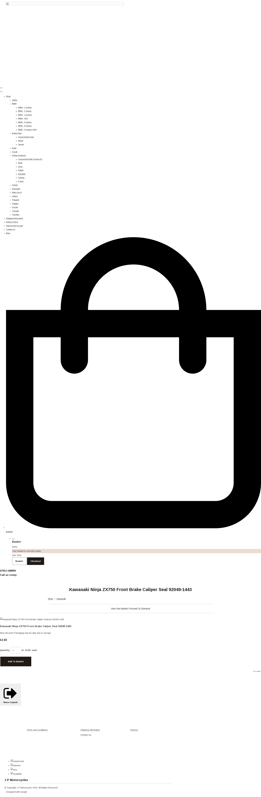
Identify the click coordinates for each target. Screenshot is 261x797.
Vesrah (21, 144)
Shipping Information (14, 218)
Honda (15, 185)
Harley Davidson (19, 156)
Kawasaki (16, 189)
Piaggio (15, 204)
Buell (14, 148)
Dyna (20, 167)
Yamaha (15, 215)
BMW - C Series (25, 108)
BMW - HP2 (23, 119)
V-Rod (20, 181)
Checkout (35, 561)
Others (15, 196)
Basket (19, 561)
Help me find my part (14, 226)
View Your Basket (119, 608)
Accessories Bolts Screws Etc (30, 159)
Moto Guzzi (17, 192)
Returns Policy (12, 222)
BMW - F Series (24, 111)
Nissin (20, 141)
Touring (21, 178)
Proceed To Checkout (139, 608)
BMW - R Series (25, 126)
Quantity (4, 650)
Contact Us (10, 229)
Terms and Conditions (37, 730)
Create (24, 792)
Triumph (15, 211)
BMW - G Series (25, 115)
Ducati (14, 152)
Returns (134, 730)
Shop (8, 96)
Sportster (22, 174)
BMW (14, 104)
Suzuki (15, 207)
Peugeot (15, 200)
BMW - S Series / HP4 (27, 130)
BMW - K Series (24, 122)
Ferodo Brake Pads (26, 137)
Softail (20, 170)
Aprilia (14, 100)
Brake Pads (17, 133)
